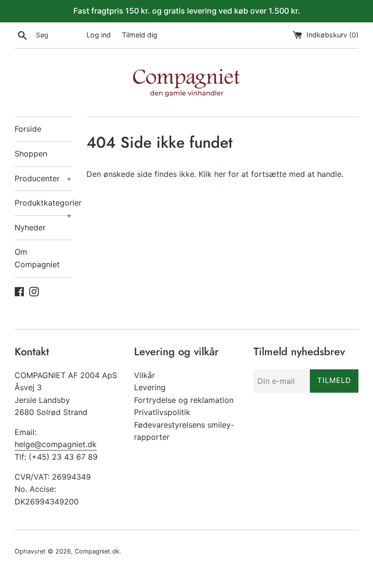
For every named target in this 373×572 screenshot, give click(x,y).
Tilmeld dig (139, 35)
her (220, 174)
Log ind (98, 35)
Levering (150, 387)
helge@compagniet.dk (56, 444)
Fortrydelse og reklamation (184, 400)
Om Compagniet (37, 258)
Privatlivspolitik (162, 412)
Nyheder (30, 227)
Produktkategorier (43, 206)
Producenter (43, 178)
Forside (28, 129)
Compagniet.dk (97, 551)
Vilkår (144, 375)
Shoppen (31, 153)
